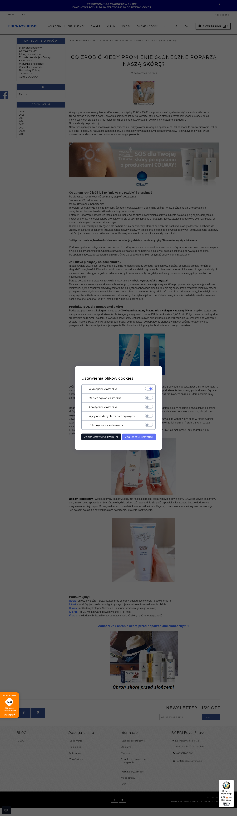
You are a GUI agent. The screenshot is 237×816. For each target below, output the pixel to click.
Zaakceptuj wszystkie (139, 436)
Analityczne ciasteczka (103, 407)
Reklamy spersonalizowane (106, 425)
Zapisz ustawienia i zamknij (101, 436)
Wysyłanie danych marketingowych (112, 416)
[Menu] (232, 782)
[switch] (226, 804)
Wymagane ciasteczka (103, 389)
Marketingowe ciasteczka (105, 398)
